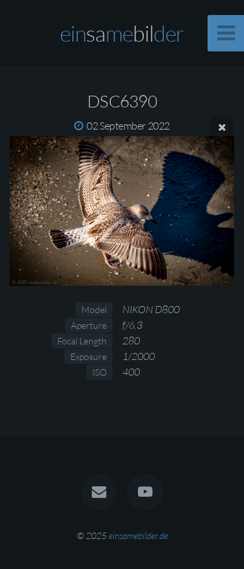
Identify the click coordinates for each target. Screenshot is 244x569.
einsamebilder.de (138, 535)
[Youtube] (145, 492)
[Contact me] (99, 492)
